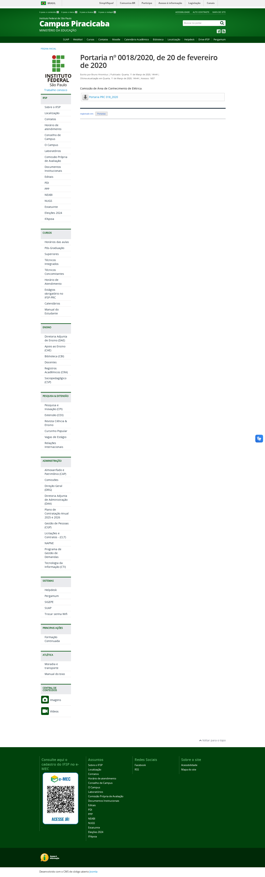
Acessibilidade (182, 12)
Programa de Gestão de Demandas (53, 553)
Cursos (90, 39)
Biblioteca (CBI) (54, 356)
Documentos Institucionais (53, 169)
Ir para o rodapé (107, 12)
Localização (174, 39)
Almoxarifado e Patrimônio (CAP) (55, 472)
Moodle (116, 39)
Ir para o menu (69, 12)
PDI (47, 183)
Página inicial (48, 48)
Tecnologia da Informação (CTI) (55, 565)
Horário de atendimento (53, 127)
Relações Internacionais (54, 445)
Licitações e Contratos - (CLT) (55, 535)
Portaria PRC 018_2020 (103, 97)
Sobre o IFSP (53, 107)
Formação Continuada (52, 639)
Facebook (140, 765)
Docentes (51, 362)
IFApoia (49, 219)
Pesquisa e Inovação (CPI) (53, 407)
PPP (47, 189)
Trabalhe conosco (55, 90)
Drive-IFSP (204, 39)
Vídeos (54, 711)
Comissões (51, 480)
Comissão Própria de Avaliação (56, 159)
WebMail (78, 39)
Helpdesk (189, 39)
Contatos (103, 39)
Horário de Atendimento (53, 281)
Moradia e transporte (51, 666)
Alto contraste (201, 12)
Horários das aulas (57, 242)
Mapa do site (219, 12)
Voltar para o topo (214, 740)
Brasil (52, 3)
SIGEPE (49, 602)
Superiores (52, 254)
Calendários (52, 303)
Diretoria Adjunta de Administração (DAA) (56, 499)
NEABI (49, 195)
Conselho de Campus (53, 137)
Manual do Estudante (52, 311)
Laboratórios (53, 151)
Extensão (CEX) (54, 415)
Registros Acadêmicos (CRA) (56, 370)
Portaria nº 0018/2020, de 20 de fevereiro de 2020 (148, 61)
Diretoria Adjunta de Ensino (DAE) (56, 338)
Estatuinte (51, 207)
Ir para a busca (88, 12)
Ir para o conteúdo (48, 12)
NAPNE (49, 543)
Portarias (101, 114)
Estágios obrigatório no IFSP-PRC (54, 293)
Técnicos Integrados (52, 262)
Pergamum (220, 39)
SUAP (66, 39)
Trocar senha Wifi (56, 614)
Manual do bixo (55, 674)
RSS (137, 769)
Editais (49, 177)
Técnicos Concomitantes (54, 272)
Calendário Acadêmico (136, 39)
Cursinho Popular (56, 431)
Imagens (55, 700)
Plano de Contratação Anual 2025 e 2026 (57, 513)
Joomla (93, 871)
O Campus (51, 145)
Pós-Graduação (54, 248)
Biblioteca (158, 39)
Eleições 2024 (53, 213)
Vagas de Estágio (55, 437)
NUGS (48, 201)
